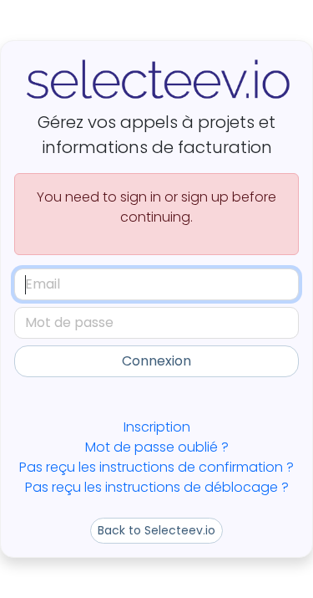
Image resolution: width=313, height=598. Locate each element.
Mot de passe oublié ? (157, 447)
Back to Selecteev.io (156, 530)
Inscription (157, 427)
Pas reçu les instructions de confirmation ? (156, 467)
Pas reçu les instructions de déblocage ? (157, 487)
